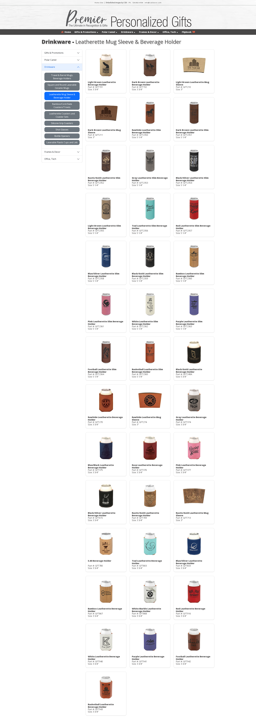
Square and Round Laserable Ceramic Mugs (62, 86)
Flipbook (187, 32)
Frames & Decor (148, 32)
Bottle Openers (62, 136)
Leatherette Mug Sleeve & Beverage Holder (62, 96)
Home (67, 32)
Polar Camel (108, 32)
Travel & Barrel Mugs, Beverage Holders (62, 77)
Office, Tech (169, 32)
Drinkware (127, 32)
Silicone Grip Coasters (62, 123)
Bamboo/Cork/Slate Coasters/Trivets (62, 106)
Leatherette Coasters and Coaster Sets (62, 115)
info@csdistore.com (153, 3)
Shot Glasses (62, 129)
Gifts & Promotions (85, 32)
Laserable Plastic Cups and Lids (62, 142)
